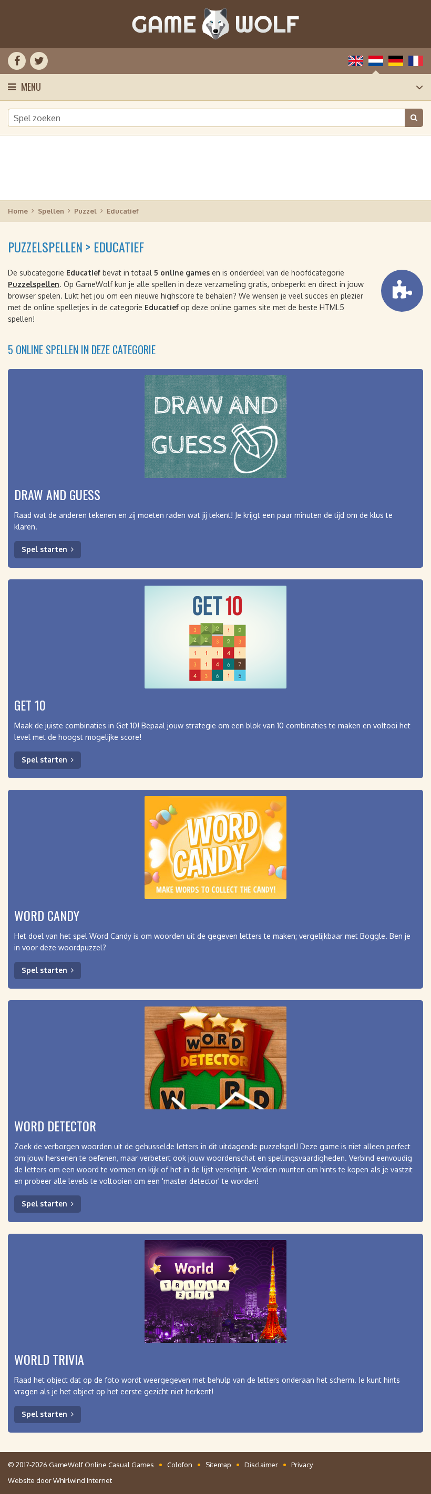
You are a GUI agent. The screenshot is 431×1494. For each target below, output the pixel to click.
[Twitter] (39, 61)
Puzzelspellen (33, 284)
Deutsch (395, 61)
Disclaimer (261, 1464)
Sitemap (218, 1464)
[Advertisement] (215, 168)
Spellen (51, 211)
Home (18, 211)
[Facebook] (17, 61)
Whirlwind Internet (82, 1480)
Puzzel (85, 211)
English (355, 61)
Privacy (302, 1464)
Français (415, 61)
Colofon (179, 1464)
